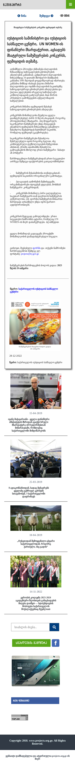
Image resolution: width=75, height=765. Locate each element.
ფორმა (37, 248)
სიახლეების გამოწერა (31, 643)
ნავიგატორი (12, 5)
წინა (23, 15)
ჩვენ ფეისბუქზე (21, 700)
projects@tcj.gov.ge (30, 253)
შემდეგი (45, 15)
